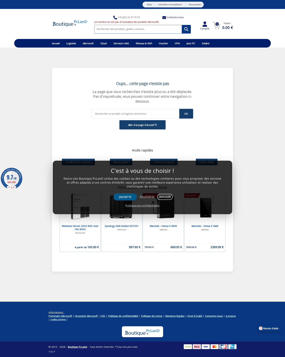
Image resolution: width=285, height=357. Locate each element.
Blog (149, 4)
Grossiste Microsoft (86, 316)
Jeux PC (191, 43)
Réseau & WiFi (144, 43)
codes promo (58, 319)
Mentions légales (175, 316)
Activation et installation (170, 4)
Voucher (163, 43)
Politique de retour (151, 316)
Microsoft (88, 43)
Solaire (205, 43)
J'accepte (125, 196)
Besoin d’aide (270, 328)
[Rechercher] (186, 29)
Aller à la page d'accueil (141, 124)
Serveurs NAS (121, 43)
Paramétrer (147, 196)
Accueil (56, 43)
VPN (177, 43)
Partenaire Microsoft (60, 316)
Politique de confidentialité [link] (142, 205)
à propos (231, 316)
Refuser (165, 197)
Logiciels (71, 43)
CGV (102, 316)
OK (186, 113)
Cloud (103, 43)
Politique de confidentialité (123, 316)
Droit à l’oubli (194, 316)
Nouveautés (195, 4)
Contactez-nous (175, 17)
